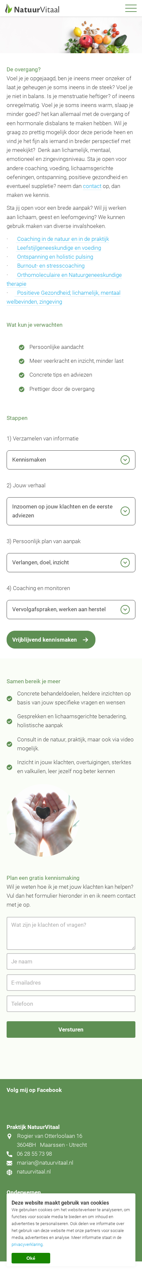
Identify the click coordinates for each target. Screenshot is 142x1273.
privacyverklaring (27, 1244)
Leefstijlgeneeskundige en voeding (58, 247)
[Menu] (131, 8)
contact (92, 186)
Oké (30, 1258)
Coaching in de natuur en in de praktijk (62, 239)
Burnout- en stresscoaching (51, 265)
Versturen (71, 1029)
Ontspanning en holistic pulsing (55, 256)
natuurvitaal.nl (34, 1171)
